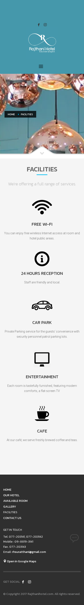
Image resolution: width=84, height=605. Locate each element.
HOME (7, 489)
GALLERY (9, 506)
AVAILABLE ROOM (15, 501)
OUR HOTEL (11, 495)
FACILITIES (10, 512)
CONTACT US (12, 518)
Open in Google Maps (21, 561)
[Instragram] (45, 24)
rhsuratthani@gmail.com (29, 552)
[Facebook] (39, 24)
